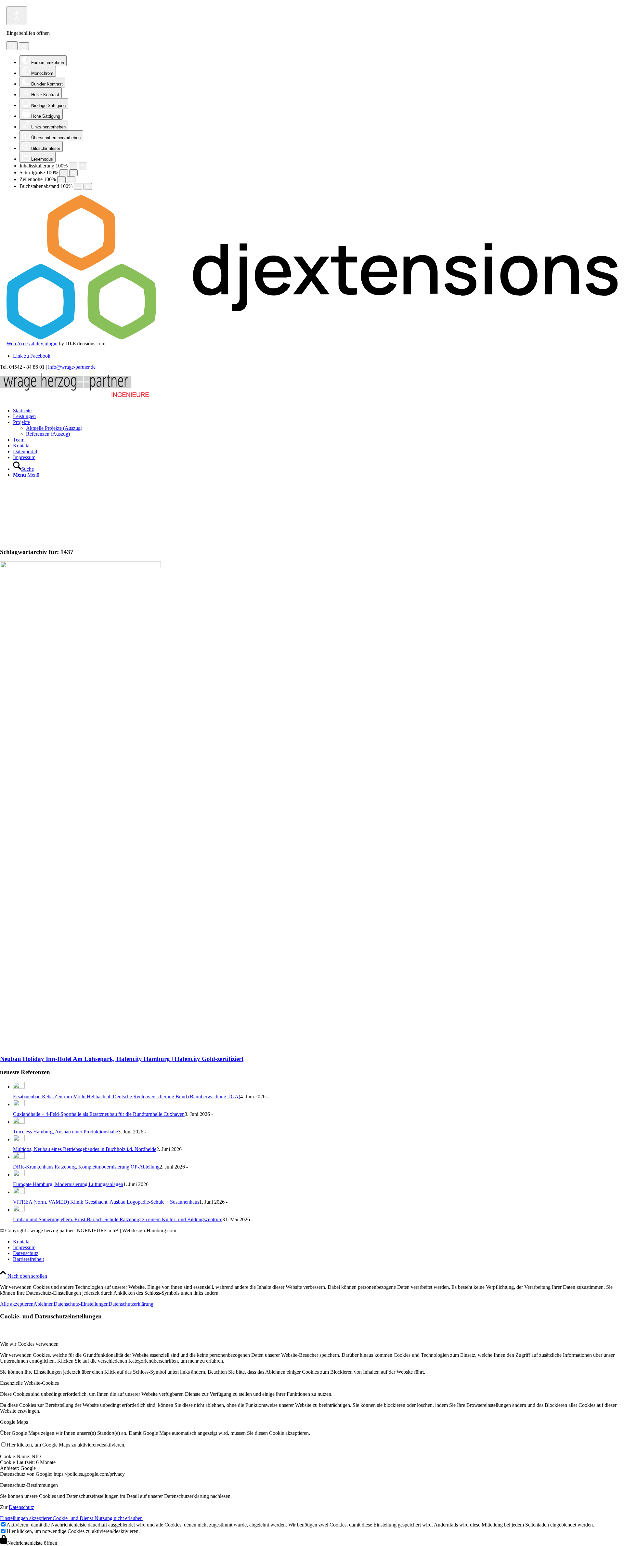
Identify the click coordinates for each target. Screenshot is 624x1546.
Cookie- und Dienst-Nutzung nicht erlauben (98, 1518)
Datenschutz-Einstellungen (81, 1304)
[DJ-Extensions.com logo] (312, 337)
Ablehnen (43, 1304)
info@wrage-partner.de (72, 367)
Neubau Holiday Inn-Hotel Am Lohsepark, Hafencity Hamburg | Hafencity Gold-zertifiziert (121, 1058)
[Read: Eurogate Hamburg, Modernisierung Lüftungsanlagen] (19, 1174)
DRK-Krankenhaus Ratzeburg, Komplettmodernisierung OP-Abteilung (86, 1166)
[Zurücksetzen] (12, 45)
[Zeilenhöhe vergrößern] (71, 179)
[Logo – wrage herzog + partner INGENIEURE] (74, 398)
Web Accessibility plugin (32, 343)
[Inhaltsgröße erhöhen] (83, 166)
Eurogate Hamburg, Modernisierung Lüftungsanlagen (68, 1184)
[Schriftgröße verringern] (63, 172)
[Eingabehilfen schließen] (24, 46)
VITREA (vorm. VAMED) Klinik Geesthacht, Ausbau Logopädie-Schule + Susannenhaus (106, 1202)
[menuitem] (318, 411)
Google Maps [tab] (14, 1422)
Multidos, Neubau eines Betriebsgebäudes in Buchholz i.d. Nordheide (84, 1149)
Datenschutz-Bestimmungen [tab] (29, 1485)
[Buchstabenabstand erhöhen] (88, 186)
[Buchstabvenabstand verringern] (78, 186)
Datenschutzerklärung (131, 1304)
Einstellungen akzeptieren (26, 1518)
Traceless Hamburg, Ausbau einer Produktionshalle (65, 1131)
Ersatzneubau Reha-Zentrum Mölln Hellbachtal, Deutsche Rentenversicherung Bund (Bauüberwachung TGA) (126, 1096)
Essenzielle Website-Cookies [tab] (29, 1383)
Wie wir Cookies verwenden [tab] (29, 1344)
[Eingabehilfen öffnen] (16, 16)
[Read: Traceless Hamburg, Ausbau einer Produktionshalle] (19, 1122)
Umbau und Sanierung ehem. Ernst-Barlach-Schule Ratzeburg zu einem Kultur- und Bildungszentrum (117, 1219)
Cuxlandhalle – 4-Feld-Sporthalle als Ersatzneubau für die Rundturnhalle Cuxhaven (99, 1114)
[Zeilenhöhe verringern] (61, 179)
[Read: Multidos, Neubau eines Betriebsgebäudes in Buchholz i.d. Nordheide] (19, 1139)
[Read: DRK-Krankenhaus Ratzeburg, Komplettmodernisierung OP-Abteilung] (19, 1157)
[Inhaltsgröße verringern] (73, 166)
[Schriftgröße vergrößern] (73, 172)
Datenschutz (21, 1507)
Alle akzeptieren (16, 1304)
